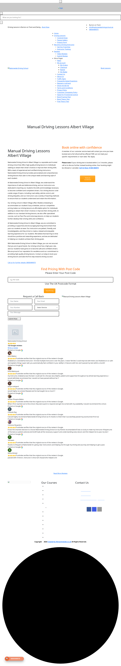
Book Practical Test (64, 97)
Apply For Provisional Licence (67, 95)
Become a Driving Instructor (64, 45)
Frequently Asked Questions (67, 81)
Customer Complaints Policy (67, 92)
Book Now (45, 27)
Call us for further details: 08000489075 (22, 263)
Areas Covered (51, 499)
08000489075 (94, 30)
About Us (60, 76)
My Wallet (63, 72)
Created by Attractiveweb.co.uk (59, 542)
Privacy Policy (62, 90)
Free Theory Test (63, 101)
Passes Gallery (62, 40)
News (59, 61)
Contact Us (61, 74)
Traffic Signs (61, 79)
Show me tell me (63, 86)
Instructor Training (64, 49)
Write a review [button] (13, 348)
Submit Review (62, 56)
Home (56, 33)
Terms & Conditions (87, 179)
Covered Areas (62, 38)
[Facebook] (89, 509)
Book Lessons (106, 68)
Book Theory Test (63, 99)
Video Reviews (62, 54)
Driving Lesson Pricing (54, 486)
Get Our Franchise (63, 47)
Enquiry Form (62, 42)
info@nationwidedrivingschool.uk (101, 27)
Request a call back (64, 83)
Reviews (57, 51)
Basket (62, 70)
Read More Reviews (60, 473)
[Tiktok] (99, 509)
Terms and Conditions (65, 88)
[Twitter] (94, 509)
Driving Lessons (60, 36)
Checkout (63, 67)
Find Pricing (49, 291)
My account (61, 63)
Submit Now (13, 319)
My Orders (64, 65)
